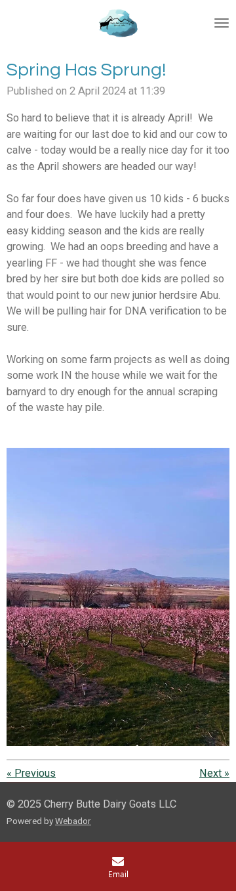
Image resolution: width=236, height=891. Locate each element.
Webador (73, 820)
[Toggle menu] (221, 23)
